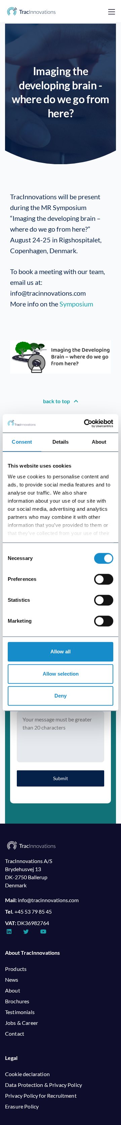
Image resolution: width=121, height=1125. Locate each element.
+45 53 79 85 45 (33, 911)
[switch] (103, 579)
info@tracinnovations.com (48, 900)
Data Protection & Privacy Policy (43, 1085)
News (11, 979)
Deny (60, 696)
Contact (14, 1033)
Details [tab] (60, 442)
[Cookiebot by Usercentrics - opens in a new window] (85, 423)
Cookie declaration (27, 1074)
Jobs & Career (21, 1022)
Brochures (17, 1001)
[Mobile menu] (112, 12)
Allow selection (61, 674)
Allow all (60, 651)
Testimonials (20, 1012)
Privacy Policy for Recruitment (41, 1095)
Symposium (76, 304)
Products (16, 969)
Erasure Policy (22, 1106)
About (12, 990)
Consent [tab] (22, 442)
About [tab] (99, 442)
